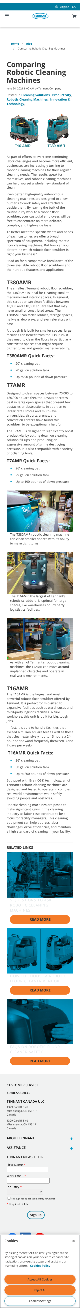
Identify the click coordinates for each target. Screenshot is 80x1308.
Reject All (40, 1290)
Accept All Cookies (40, 1279)
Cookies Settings (40, 1301)
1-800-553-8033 (18, 1093)
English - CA (68, 7)
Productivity (61, 95)
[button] (70, 1139)
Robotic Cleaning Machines (27, 99)
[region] (40, 1271)
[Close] (73, 1241)
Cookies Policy (40, 1266)
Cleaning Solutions (35, 95)
